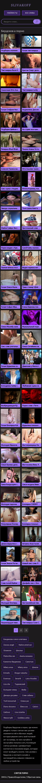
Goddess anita (23, 718)
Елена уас (25, 701)
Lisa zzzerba (20, 712)
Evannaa (6, 679)
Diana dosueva (9, 707)
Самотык (29, 662)
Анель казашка (26, 656)
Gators (35, 707)
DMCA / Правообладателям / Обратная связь (21, 777)
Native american (25, 645)
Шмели (35, 667)
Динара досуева (10, 695)
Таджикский (20, 684)
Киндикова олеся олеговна (15, 639)
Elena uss (24, 707)
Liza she (6, 684)
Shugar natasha (20, 673)
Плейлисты (12, 13)
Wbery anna (22, 667)
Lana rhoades (31, 679)
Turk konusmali (9, 701)
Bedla (24, 690)
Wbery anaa (8, 667)
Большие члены (10, 690)
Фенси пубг (8, 718)
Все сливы (29, 13)
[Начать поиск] (36, 21)
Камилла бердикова (12, 662)
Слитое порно (21, 773)
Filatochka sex (9, 656)
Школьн (19, 650)
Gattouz (6, 712)
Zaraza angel (8, 645)
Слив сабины (27, 695)
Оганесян (7, 650)
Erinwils (6, 673)
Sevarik (18, 679)
